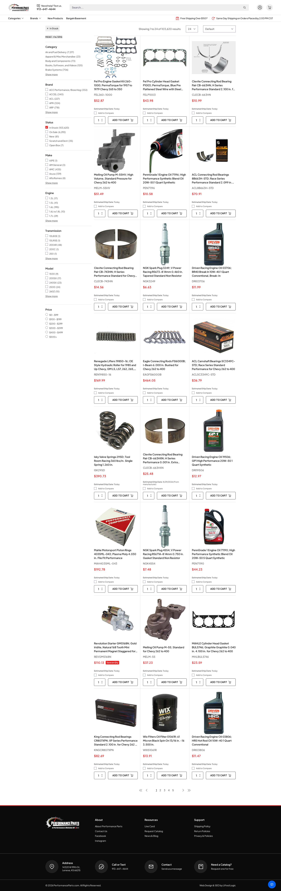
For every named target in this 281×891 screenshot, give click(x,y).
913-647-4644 (46, 9)
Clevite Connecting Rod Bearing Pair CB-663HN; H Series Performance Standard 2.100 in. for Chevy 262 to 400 (214, 85)
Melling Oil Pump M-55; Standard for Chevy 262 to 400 (163, 649)
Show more (51, 74)
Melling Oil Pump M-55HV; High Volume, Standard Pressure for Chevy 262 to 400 (113, 178)
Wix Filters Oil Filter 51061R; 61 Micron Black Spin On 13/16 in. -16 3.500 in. (163, 740)
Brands (34, 18)
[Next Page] (183, 790)
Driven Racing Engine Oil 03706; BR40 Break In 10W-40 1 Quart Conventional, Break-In (212, 271)
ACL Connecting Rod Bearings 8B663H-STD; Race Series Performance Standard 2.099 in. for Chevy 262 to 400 (212, 178)
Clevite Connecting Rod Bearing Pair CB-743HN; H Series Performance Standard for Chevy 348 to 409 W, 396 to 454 (114, 272)
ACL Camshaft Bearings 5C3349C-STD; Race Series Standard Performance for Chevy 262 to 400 (213, 365)
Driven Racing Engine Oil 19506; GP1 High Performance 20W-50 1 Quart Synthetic (212, 460)
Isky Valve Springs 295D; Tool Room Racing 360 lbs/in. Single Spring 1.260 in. (113, 460)
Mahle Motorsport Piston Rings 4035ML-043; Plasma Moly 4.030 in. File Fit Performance (115, 554)
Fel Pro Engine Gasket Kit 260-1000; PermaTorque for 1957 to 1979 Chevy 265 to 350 (113, 85)
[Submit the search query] (244, 7)
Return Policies (202, 831)
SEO (217, 885)
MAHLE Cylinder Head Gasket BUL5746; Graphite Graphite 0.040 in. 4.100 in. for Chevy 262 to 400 (214, 647)
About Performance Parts (108, 826)
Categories (14, 18)
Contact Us (101, 831)
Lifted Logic (229, 885)
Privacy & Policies (203, 835)
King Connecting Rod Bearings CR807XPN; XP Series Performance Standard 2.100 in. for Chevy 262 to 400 (116, 740)
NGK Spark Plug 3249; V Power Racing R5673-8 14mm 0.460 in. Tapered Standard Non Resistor (163, 271)
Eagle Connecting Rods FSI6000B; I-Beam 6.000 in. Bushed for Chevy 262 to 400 (164, 365)
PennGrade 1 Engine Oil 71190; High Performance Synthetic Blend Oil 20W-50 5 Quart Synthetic (213, 554)
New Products (55, 18)
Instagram (100, 840)
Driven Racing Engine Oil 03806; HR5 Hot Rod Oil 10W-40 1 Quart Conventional (212, 740)
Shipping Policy (202, 826)
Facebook (100, 835)
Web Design (206, 885)
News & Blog (151, 835)
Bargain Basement (76, 18)
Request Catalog (154, 831)
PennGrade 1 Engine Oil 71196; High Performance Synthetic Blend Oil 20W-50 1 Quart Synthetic (164, 178)
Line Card (150, 826)
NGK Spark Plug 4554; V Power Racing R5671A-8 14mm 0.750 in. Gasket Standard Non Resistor (163, 554)
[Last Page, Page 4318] (189, 790)
